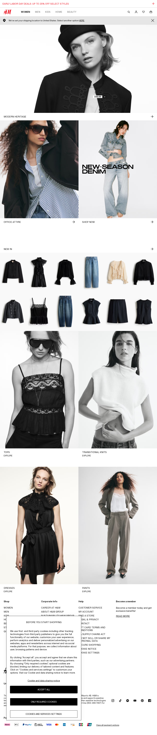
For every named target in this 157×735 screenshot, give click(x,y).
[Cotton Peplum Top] (91, 311)
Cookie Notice (87, 649)
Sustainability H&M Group (57, 615)
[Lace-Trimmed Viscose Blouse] (65, 272)
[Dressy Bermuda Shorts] (118, 311)
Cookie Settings (89, 652)
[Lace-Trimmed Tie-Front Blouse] (118, 272)
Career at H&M (50, 607)
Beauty (71, 12)
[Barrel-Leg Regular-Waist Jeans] (65, 311)
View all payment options (107, 725)
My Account (86, 611)
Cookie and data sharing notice (44, 680)
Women (25, 12)
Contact (84, 623)
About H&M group (52, 611)
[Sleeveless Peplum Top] (144, 311)
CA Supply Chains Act (91, 634)
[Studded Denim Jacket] (13, 311)
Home (58, 12)
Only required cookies (44, 701)
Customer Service (90, 607)
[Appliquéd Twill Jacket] (13, 272)
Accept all (44, 689)
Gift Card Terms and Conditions (91, 628)
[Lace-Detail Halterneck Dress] (39, 272)
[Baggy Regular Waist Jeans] (91, 272)
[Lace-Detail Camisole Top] (39, 311)
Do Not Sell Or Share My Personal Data (94, 639)
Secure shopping (89, 645)
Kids (47, 12)
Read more (123, 616)
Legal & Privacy (88, 619)
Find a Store (86, 615)
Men (37, 12)
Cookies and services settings (44, 714)
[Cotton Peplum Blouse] (144, 272)
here (81, 20)
